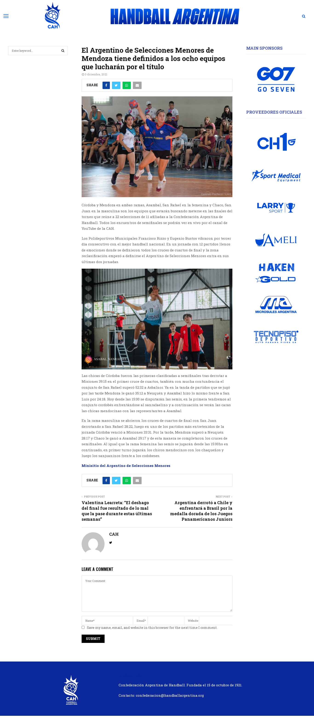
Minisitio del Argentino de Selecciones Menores (126, 465)
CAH (114, 534)
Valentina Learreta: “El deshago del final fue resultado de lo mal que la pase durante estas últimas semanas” (117, 511)
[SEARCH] (63, 50)
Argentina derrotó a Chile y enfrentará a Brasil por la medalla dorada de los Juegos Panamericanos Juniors (201, 511)
